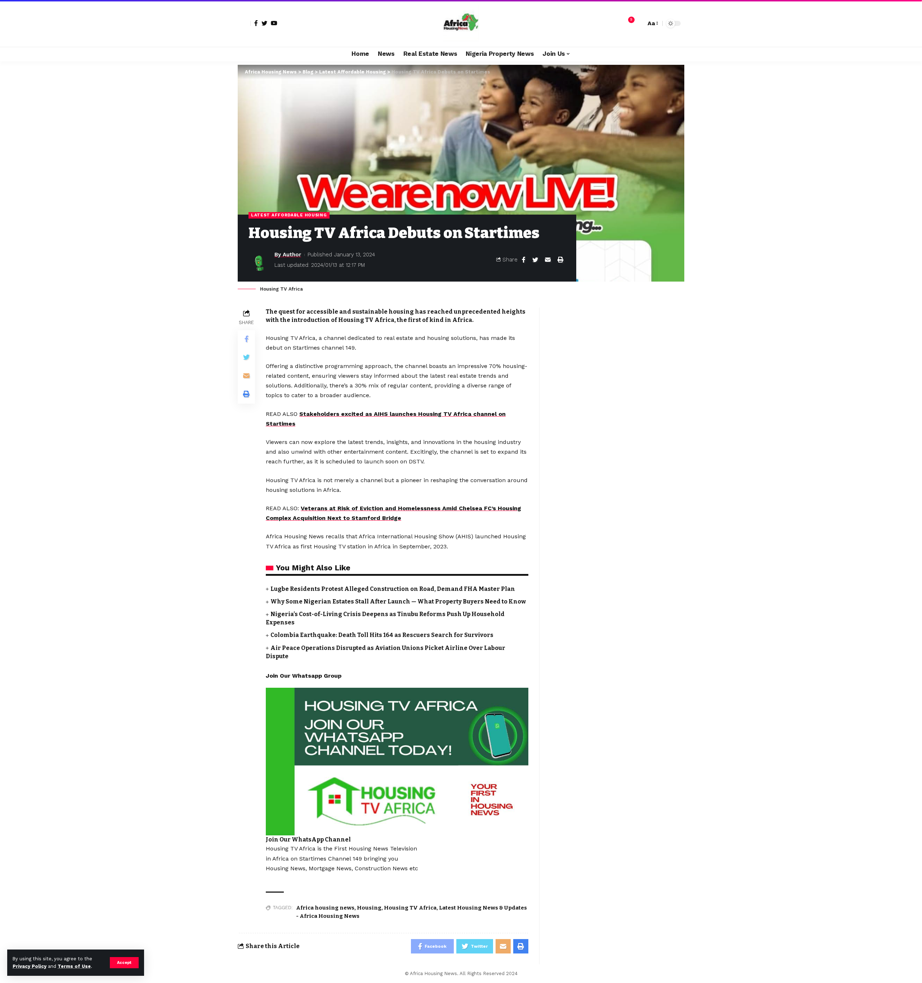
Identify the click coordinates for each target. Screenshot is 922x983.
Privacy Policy (29, 966)
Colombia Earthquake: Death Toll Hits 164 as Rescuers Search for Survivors (381, 635)
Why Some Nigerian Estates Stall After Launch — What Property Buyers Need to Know (398, 601)
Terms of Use (74, 966)
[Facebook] (256, 23)
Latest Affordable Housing (289, 214)
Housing (369, 908)
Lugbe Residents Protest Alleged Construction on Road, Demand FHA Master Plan (392, 588)
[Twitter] (264, 23)
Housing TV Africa (410, 908)
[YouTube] (274, 23)
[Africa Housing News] (461, 23)
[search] (638, 23)
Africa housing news (325, 908)
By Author (287, 254)
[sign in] (244, 23)
